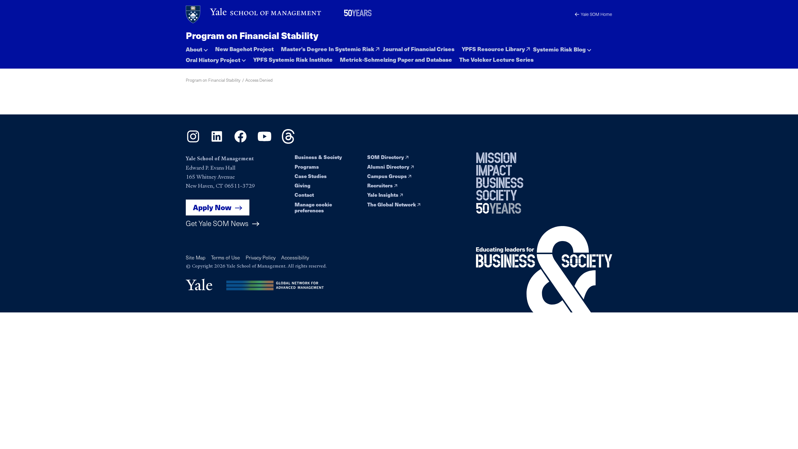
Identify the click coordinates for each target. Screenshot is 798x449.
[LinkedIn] (216, 141)
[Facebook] (240, 141)
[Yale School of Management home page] (254, 14)
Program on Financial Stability (252, 35)
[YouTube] (264, 141)
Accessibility (295, 257)
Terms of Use (225, 257)
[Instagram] (193, 141)
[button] (197, 47)
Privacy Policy (261, 257)
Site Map (195, 257)
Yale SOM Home (596, 14)
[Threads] (288, 141)
